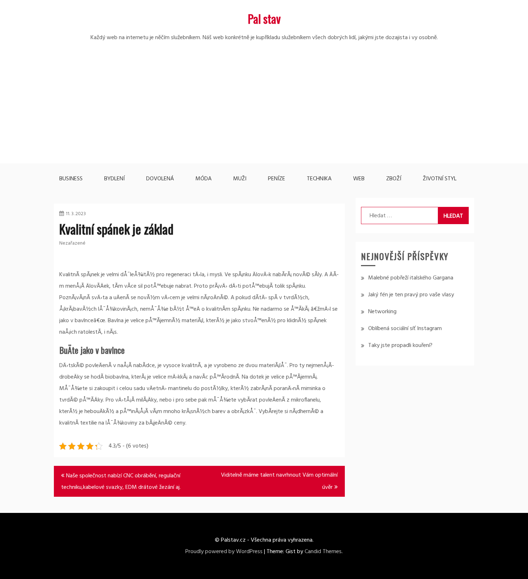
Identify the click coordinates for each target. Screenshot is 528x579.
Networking (382, 311)
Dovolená (160, 179)
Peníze (276, 179)
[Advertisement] (264, 113)
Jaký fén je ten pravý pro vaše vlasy (411, 295)
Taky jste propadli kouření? (400, 345)
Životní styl (440, 179)
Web (359, 179)
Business (71, 179)
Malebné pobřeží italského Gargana (410, 278)
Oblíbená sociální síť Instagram (405, 328)
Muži (239, 179)
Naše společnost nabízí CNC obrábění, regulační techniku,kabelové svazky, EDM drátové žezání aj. (121, 481)
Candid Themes (323, 551)
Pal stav (264, 18)
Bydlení (114, 179)
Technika (319, 179)
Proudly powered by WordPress (224, 551)
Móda (203, 179)
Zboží (393, 179)
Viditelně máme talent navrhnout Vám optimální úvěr (279, 481)
